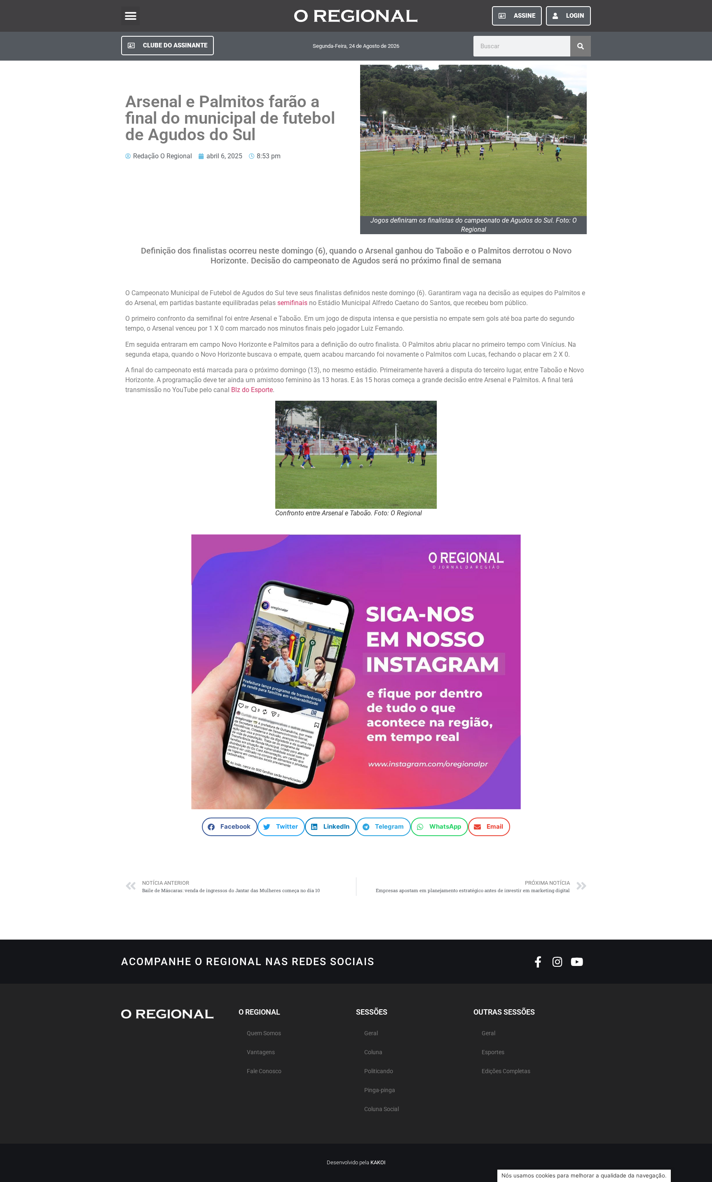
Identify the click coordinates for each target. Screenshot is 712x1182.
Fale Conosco (264, 1071)
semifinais (292, 303)
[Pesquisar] (580, 46)
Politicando (378, 1071)
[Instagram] (557, 961)
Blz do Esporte (252, 390)
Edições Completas (506, 1071)
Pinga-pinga (379, 1090)
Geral (371, 1033)
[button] (130, 16)
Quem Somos (264, 1033)
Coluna (373, 1052)
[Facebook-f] (537, 961)
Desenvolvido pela (356, 1162)
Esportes (493, 1052)
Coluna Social (381, 1109)
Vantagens (261, 1052)
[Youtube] (576, 961)
